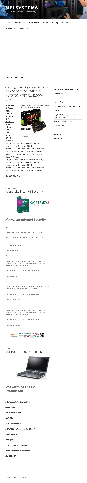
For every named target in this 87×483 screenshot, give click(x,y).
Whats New (10, 28)
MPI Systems (21, 7)
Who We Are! (19, 23)
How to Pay (58, 102)
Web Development (61, 130)
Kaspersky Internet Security (24, 191)
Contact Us (23, 28)
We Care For (34, 23)
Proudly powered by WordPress (16, 478)
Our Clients (66, 23)
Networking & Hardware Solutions (67, 106)
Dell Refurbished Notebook (23, 351)
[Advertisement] (43, 49)
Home (7, 23)
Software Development (63, 121)
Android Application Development (67, 89)
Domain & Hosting (50, 23)
